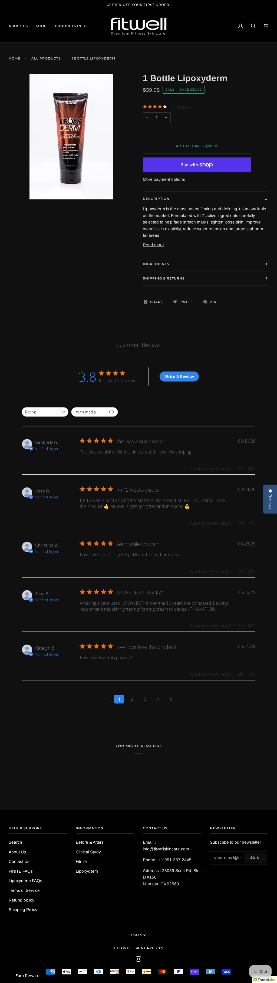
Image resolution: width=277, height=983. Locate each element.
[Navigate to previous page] (106, 699)
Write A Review (179, 376)
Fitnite (81, 861)
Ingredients (156, 264)
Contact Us (19, 861)
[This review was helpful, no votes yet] (240, 469)
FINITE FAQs (21, 871)
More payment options (164, 179)
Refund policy (21, 900)
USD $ (136, 935)
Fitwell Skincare (135, 948)
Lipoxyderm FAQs (25, 880)
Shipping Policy (23, 909)
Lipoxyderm (87, 871)
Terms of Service (24, 890)
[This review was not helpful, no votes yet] (250, 469)
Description (156, 199)
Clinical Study (88, 852)
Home (14, 58)
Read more (153, 244)
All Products (46, 58)
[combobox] (45, 412)
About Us (17, 852)
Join (255, 858)
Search (15, 842)
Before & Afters (90, 842)
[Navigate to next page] (171, 699)
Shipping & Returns (164, 278)
